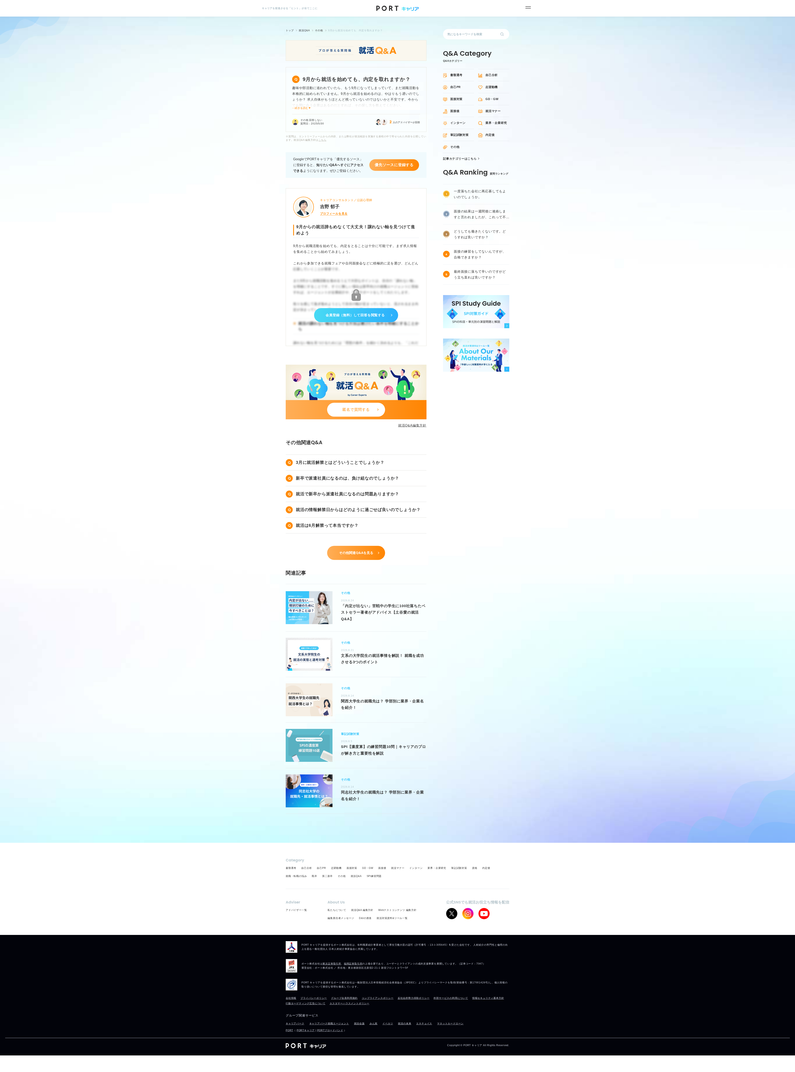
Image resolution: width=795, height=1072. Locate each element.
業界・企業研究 (496, 122)
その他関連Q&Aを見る (356, 552)
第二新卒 (327, 876)
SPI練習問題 (374, 876)
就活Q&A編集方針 (412, 425)
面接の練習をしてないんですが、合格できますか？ (480, 254)
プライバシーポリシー (313, 998)
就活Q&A (356, 876)
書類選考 (456, 75)
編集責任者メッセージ (341, 918)
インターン (458, 122)
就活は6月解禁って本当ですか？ (327, 525)
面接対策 (456, 99)
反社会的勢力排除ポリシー (414, 998)
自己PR (455, 87)
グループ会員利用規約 (344, 998)
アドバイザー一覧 (296, 910)
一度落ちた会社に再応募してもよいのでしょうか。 (480, 194)
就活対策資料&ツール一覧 (392, 918)
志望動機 (491, 87)
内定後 (490, 134)
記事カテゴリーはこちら (460, 158)
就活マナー (493, 111)
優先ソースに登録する (394, 165)
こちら (322, 140)
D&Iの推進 (365, 918)
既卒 (314, 876)
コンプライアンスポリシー (378, 998)
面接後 (454, 111)
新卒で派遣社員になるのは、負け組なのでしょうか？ (347, 478)
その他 (454, 146)
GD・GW (492, 99)
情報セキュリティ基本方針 (488, 998)
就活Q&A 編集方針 (362, 910)
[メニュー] (528, 7)
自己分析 (491, 75)
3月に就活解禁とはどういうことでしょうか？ (340, 462)
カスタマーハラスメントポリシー (349, 1003)
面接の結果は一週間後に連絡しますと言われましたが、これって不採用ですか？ (480, 215)
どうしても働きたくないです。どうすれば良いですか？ (480, 234)
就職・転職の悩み (296, 876)
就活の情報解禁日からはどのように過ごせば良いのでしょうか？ (358, 509)
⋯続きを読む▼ (301, 108)
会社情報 (291, 998)
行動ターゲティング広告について (305, 1003)
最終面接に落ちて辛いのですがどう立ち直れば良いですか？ (480, 274)
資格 (474, 868)
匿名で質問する (356, 410)
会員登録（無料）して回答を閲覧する (355, 315)
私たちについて (337, 910)
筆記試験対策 (459, 134)
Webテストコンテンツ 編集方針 (397, 910)
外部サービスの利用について (451, 998)
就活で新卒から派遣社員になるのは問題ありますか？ (347, 494)
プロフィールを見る (334, 213)
